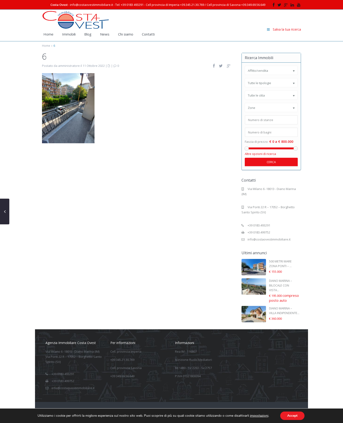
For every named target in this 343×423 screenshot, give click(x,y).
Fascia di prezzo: (256, 141)
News (104, 34)
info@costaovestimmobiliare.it (269, 239)
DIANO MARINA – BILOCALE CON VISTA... (280, 285)
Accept (292, 415)
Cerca (271, 162)
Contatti (148, 34)
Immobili (69, 34)
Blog (87, 34)
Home (48, 34)
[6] (68, 108)
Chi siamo (125, 34)
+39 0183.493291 (259, 225)
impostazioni (259, 415)
